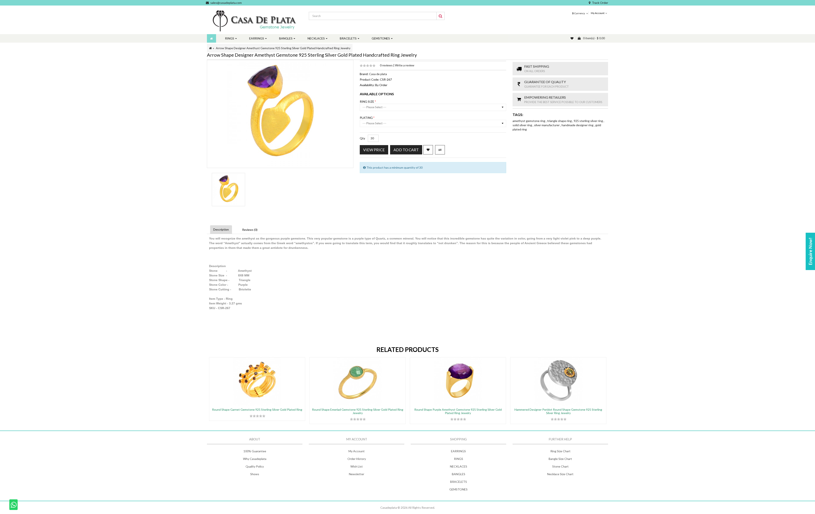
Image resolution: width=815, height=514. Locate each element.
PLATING (366, 117)
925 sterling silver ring (589, 121)
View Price (374, 149)
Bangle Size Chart (560, 459)
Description (221, 229)
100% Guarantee (254, 451)
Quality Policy (255, 466)
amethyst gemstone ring (529, 121)
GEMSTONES (458, 489)
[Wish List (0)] (572, 38)
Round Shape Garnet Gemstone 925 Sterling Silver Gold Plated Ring (257, 409)
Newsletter (356, 474)
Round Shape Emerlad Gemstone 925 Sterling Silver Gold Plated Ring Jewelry (357, 411)
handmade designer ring (578, 125)
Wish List (356, 466)
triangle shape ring (559, 121)
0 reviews (386, 65)
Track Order (600, 2)
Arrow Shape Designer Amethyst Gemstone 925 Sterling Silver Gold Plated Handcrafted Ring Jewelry (283, 48)
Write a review (404, 65)
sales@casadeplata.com (226, 2)
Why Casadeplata (254, 459)
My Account (356, 451)
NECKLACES (458, 466)
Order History (356, 459)
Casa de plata (378, 74)
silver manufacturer (547, 125)
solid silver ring (523, 125)
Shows (254, 474)
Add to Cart (406, 149)
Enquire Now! (810, 251)
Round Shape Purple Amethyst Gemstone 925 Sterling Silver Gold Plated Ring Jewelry (458, 411)
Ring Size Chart (560, 451)
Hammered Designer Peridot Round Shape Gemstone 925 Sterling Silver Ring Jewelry (558, 411)
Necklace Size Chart (560, 474)
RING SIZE (367, 101)
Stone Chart (560, 466)
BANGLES (458, 474)
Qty (362, 138)
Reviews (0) (249, 229)
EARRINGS (458, 451)
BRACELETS (458, 481)
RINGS (458, 459)
